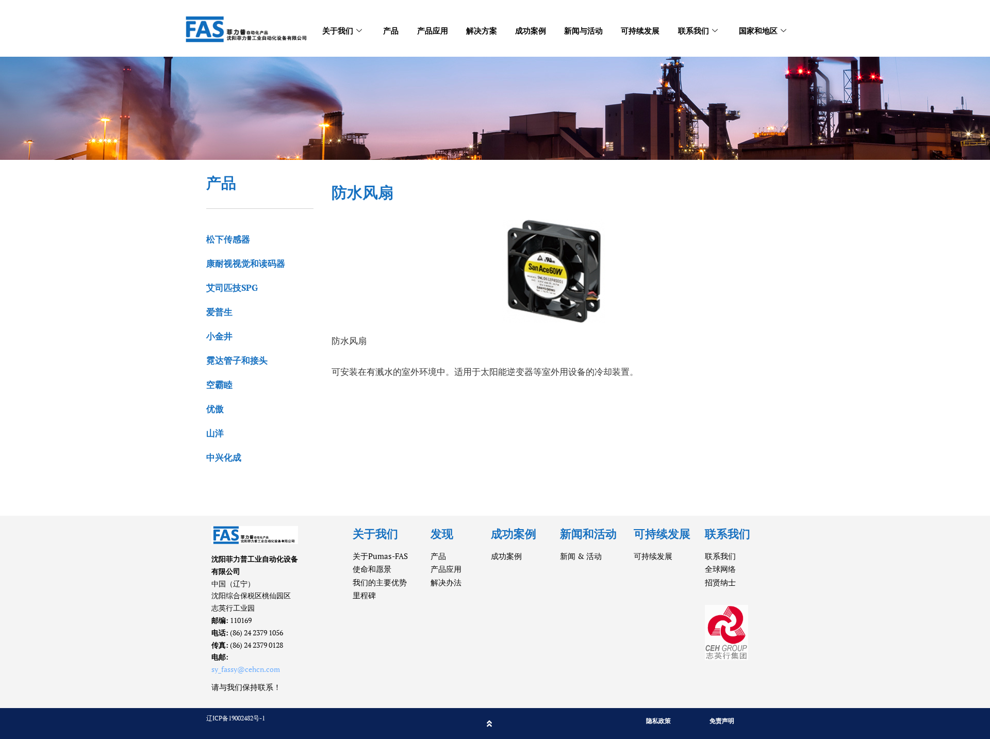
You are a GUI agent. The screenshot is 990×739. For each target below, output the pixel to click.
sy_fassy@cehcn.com (245, 669)
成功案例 (530, 30)
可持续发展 (640, 30)
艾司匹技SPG (232, 287)
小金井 (219, 336)
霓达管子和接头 (237, 360)
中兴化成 (223, 457)
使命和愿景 (372, 569)
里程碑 (364, 595)
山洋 (215, 433)
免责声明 (722, 721)
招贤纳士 (720, 582)
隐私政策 (658, 721)
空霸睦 (219, 384)
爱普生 (219, 312)
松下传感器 (228, 239)
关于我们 (337, 30)
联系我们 (693, 30)
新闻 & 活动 (581, 556)
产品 (391, 30)
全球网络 (720, 569)
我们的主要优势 (380, 582)
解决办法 (446, 582)
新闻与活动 (583, 30)
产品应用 (432, 30)
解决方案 (481, 30)
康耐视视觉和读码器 (245, 263)
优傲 (215, 409)
